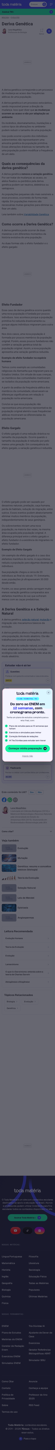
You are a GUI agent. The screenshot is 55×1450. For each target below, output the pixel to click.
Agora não (27, 755)
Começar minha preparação (25, 748)
